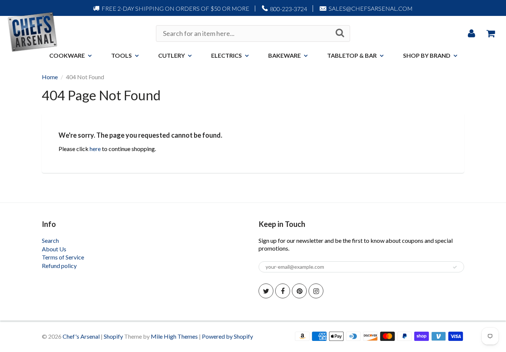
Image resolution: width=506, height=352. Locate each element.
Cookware (67, 55)
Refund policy (59, 265)
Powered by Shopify (227, 336)
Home (50, 76)
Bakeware (284, 55)
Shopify (113, 336)
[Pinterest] (299, 291)
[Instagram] (316, 291)
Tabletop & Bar (352, 55)
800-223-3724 (288, 8)
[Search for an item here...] (339, 33)
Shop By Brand (426, 55)
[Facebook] (282, 291)
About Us (54, 248)
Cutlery (171, 55)
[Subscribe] (454, 267)
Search (50, 240)
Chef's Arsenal (81, 336)
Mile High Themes (174, 336)
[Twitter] (266, 291)
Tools (121, 55)
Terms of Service (63, 257)
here (95, 148)
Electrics (226, 55)
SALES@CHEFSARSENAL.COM (371, 8)
